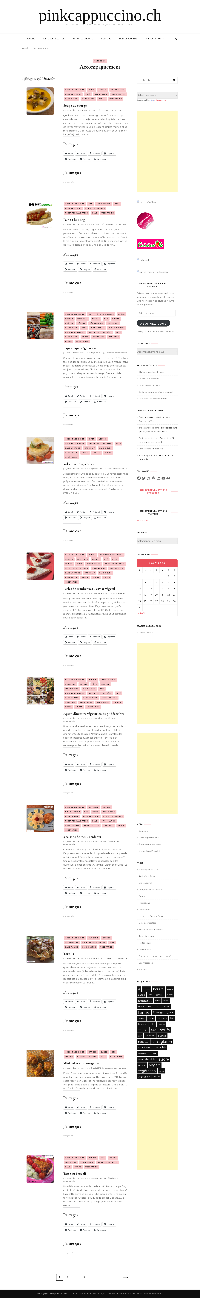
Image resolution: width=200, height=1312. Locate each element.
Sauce (85, 453)
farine (144, 1012)
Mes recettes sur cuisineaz (152, 929)
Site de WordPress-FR (149, 851)
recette (143, 1041)
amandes (146, 989)
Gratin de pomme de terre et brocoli (156, 392)
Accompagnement (74, 90)
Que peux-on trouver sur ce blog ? (155, 956)
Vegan (102, 99)
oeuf (153, 1029)
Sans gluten (118, 94)
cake (150, 995)
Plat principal (73, 94)
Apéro (121, 314)
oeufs (165, 1030)
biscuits (170, 989)
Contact (143, 896)
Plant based (117, 90)
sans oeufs (143, 1053)
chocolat (145, 1001)
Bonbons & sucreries (111, 555)
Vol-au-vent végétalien (79, 464)
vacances (114, 337)
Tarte (77, 1167)
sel (154, 1053)
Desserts (82, 319)
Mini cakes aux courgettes (81, 1063)
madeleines (89, 689)
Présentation (153, 39)
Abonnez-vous (153, 323)
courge (166, 1001)
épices (157, 1077)
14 (85, 1277)
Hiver (91, 90)
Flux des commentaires (150, 844)
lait (172, 1018)
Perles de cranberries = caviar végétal (89, 589)
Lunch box (113, 323)
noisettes (161, 1024)
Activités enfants (83, 39)
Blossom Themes (131, 1293)
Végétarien (116, 99)
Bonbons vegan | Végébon (151, 417)
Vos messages (146, 963)
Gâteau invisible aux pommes (153, 398)
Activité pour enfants (101, 314)
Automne (94, 807)
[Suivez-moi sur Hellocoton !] (152, 272)
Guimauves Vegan (147, 421)
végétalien (144, 1076)
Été (91, 204)
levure (142, 1024)
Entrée (96, 319)
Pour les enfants (95, 208)
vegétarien (147, 1071)
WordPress (157, 1293)
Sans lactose (72, 448)
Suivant (124, 1277)
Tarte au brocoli (74, 1173)
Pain (117, 204)
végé (161, 1071)
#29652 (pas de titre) (148, 869)
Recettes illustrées (76, 213)
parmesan (149, 1036)
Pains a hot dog (74, 219)
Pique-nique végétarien (79, 348)
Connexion (144, 831)
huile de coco (162, 1018)
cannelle (160, 995)
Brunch (69, 319)
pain (140, 1036)
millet (152, 1024)
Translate (161, 100)
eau (158, 1006)
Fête (114, 559)
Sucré (85, 337)
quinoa (162, 1035)
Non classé (109, 812)
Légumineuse (103, 204)
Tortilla (68, 953)
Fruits (116, 319)
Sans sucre (88, 99)
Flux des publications (149, 837)
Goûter (69, 323)
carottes (170, 995)
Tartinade (98, 337)
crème (141, 1006)
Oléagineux (71, 328)
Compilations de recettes (151, 889)
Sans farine (101, 94)
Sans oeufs (71, 99)
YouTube (106, 39)
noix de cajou (142, 1030)
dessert (150, 1006)
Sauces (96, 453)
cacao (141, 995)
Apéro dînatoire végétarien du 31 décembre (93, 713)
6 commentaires (118, 593)
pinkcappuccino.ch (100, 15)
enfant (166, 1006)
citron (157, 1001)
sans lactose (145, 1047)
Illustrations (144, 903)
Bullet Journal (128, 39)
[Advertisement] (157, 151)
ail (139, 989)
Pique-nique (71, 942)
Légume (103, 90)
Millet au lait (157, 449)
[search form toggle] (176, 39)
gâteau (141, 1018)
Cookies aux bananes (149, 378)
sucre (164, 1059)
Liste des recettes (53, 39)
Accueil (31, 39)
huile (151, 1018)
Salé (87, 94)
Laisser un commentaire (111, 110)
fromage (158, 1012)
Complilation (108, 679)
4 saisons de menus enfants (82, 837)
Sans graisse (90, 698)
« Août (141, 613)
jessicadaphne (73, 110)
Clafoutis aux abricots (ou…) (151, 372)
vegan (154, 1065)
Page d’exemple (147, 936)
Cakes (104, 1052)
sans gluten (162, 1041)
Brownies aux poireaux (149, 385)
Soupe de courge (75, 105)
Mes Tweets (143, 520)
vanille (142, 1065)
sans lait (161, 1047)
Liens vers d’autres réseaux (151, 916)
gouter (170, 1012)
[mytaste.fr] (143, 260)
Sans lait (90, 448)
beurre (158, 989)
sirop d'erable (146, 1059)
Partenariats (144, 943)
